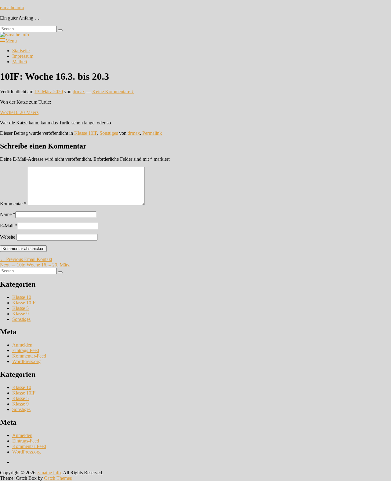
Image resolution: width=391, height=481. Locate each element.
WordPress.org (26, 361)
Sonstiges (109, 133)
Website (7, 237)
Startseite (21, 50)
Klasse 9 (20, 313)
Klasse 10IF (85, 133)
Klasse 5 (20, 308)
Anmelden (22, 344)
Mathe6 (19, 61)
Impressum (22, 56)
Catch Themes (58, 478)
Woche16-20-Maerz (19, 112)
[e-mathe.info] (14, 34)
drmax (79, 91)
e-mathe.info (12, 7)
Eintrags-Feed (25, 350)
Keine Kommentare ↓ (113, 91)
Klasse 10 (21, 297)
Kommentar (13, 203)
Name (6, 214)
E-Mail (6, 225)
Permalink (152, 133)
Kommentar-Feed (29, 355)
